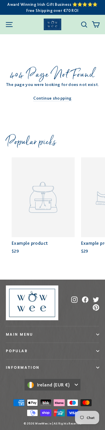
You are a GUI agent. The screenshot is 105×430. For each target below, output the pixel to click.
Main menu (19, 334)
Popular (17, 350)
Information (23, 367)
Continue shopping (52, 98)
